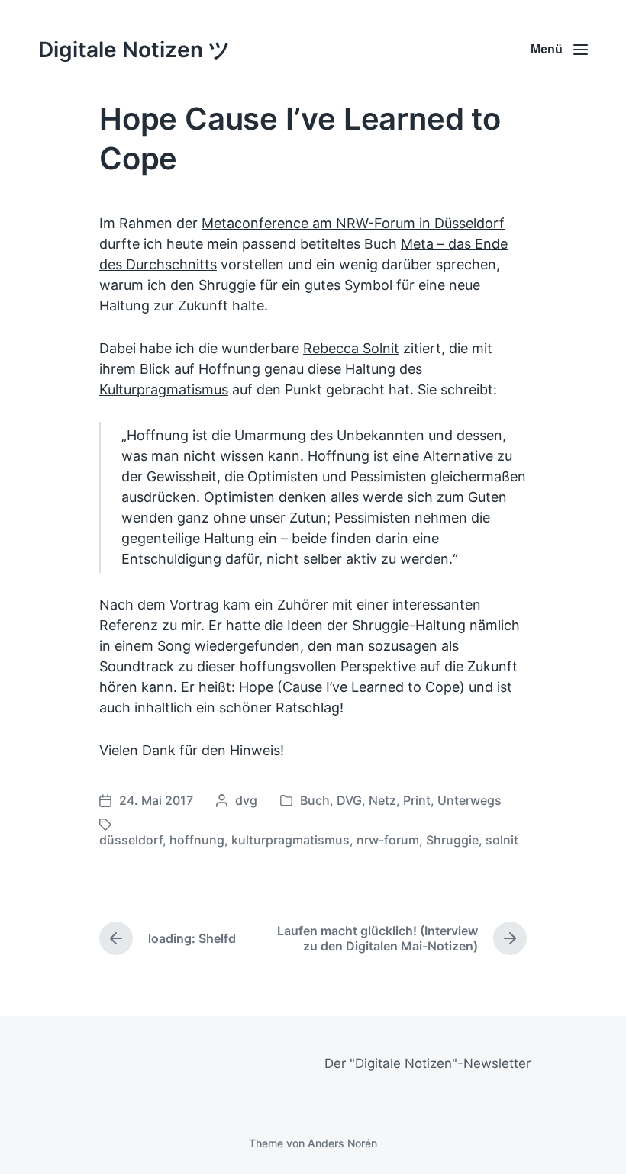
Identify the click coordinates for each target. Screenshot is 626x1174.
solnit (502, 840)
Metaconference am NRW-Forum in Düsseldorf (353, 223)
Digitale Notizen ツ (134, 50)
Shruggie (227, 285)
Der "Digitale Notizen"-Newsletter (427, 1063)
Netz (382, 800)
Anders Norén (342, 1143)
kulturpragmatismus (290, 840)
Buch (315, 800)
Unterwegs (469, 800)
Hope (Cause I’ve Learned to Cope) (352, 687)
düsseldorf (131, 840)
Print (417, 800)
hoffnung (196, 840)
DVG (349, 800)
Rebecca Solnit (351, 348)
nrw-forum (388, 840)
